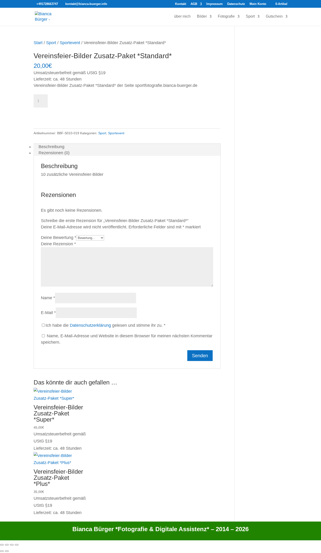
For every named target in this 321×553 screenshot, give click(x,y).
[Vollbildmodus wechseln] (7, 544)
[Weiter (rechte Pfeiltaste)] (7, 551)
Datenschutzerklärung (90, 325)
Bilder (202, 16)
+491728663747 (47, 4)
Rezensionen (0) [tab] (54, 152)
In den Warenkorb (57, 113)
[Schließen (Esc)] (17, 544)
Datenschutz (236, 4)
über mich (182, 16)
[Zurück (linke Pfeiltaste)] (2, 551)
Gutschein (274, 16)
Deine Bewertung (58, 237)
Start (38, 42)
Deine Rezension (58, 244)
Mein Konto (258, 4)
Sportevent (70, 42)
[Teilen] (12, 544)
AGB (194, 4)
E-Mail (48, 312)
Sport (250, 16)
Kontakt (180, 4)
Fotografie (226, 16)
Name (48, 298)
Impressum (214, 4)
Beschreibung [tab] (51, 146)
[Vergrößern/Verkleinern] (2, 544)
